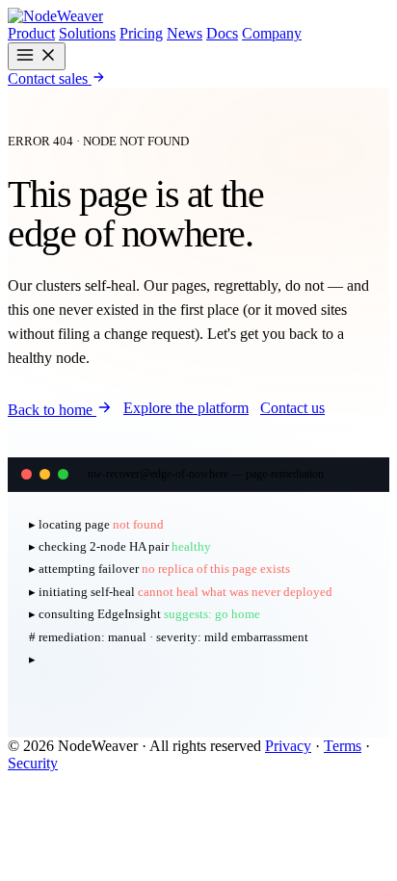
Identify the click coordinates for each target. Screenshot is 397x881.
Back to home (52, 410)
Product (31, 33)
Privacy (288, 746)
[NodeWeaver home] (55, 16)
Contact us (292, 408)
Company (272, 33)
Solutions (87, 33)
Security (33, 763)
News (184, 33)
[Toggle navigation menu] (37, 56)
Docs (222, 33)
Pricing (141, 33)
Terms (342, 746)
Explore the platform (186, 408)
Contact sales (50, 78)
